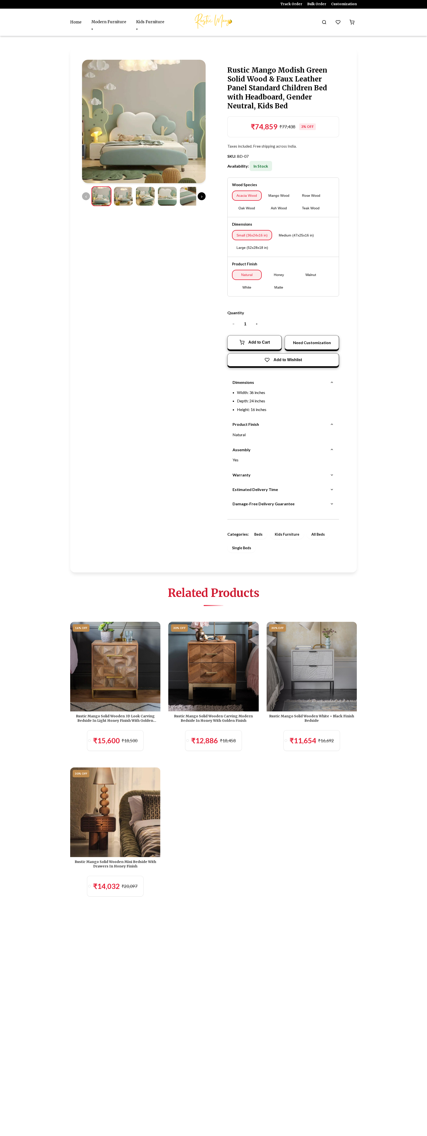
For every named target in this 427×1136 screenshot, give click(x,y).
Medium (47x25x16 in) (296, 235)
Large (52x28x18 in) (252, 248)
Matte (278, 287)
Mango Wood (278, 195)
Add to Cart (259, 342)
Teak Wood (311, 208)
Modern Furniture (108, 22)
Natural (247, 275)
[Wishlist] (338, 22)
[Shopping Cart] (352, 22)
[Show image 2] (123, 196)
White (246, 287)
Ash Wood (279, 208)
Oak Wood (246, 208)
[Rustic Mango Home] (213, 21)
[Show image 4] (167, 196)
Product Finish (244, 264)
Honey (279, 275)
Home (76, 22)
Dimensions (242, 224)
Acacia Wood (246, 195)
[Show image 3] (145, 196)
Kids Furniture (150, 22)
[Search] (324, 22)
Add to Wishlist (288, 360)
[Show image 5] (189, 196)
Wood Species (244, 184)
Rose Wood (311, 195)
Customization (344, 4)
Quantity (235, 312)
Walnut (310, 275)
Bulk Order (316, 4)
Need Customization (312, 342)
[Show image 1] (101, 196)
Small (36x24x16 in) (252, 235)
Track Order (291, 4)
